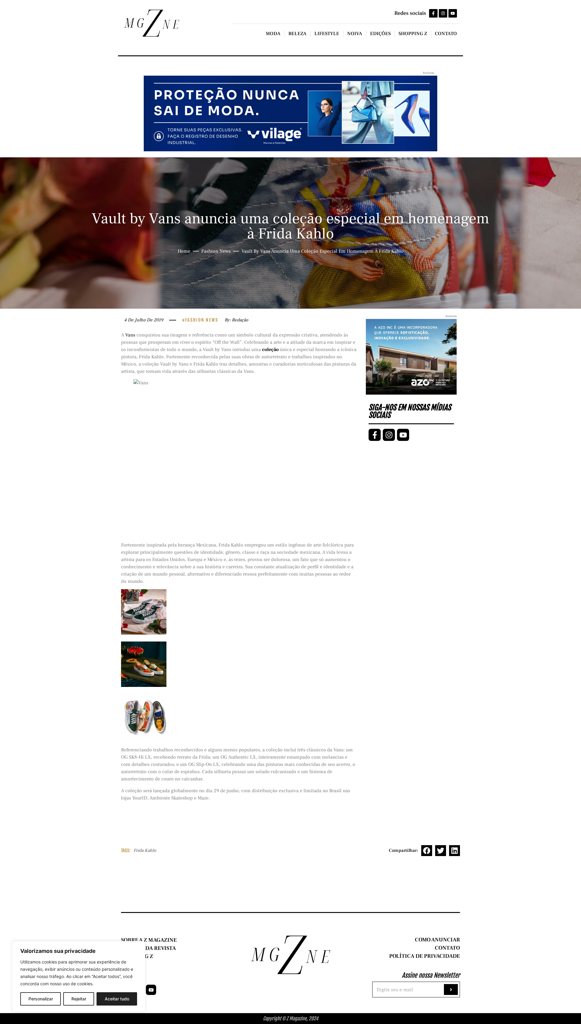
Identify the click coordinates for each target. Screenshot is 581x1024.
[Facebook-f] (433, 13)
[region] (78, 976)
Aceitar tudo (117, 998)
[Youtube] (452, 13)
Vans (130, 335)
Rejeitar (78, 998)
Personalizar (40, 998)
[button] (426, 850)
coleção (270, 349)
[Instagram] (443, 13)
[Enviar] (451, 989)
